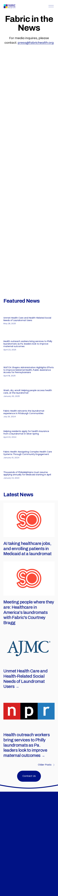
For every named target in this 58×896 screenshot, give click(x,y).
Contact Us (29, 776)
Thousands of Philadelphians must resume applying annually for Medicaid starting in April (27, 474)
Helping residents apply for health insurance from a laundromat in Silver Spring (26, 433)
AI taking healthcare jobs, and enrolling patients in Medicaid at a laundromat (27, 548)
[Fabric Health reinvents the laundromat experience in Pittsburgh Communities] (28, 404)
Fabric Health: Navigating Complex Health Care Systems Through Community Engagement (27, 453)
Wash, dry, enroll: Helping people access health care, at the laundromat (27, 392)
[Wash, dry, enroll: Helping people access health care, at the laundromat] (28, 384)
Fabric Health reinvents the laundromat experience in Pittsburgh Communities (23, 412)
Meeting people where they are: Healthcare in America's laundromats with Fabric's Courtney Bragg (28, 612)
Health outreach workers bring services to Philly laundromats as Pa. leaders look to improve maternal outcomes (27, 344)
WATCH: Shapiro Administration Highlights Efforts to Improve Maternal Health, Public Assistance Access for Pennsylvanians (28, 370)
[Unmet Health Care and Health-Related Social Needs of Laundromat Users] (28, 311)
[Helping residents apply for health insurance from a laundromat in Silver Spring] (28, 425)
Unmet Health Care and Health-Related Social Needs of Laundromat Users (27, 319)
